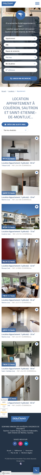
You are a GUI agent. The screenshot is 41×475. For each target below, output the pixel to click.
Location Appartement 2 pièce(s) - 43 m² (18, 265)
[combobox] (20, 38)
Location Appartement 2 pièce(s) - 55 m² (18, 300)
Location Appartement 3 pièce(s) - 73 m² (18, 231)
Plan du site (14, 453)
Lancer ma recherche (22, 78)
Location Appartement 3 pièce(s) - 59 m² (18, 368)
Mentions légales (26, 453)
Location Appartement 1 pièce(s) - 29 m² (18, 197)
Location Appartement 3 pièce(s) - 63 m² (18, 162)
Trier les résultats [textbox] (10, 130)
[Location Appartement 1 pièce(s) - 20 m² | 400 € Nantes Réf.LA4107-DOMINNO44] (20, 319)
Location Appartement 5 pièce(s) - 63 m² (18, 402)
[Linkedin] (26, 444)
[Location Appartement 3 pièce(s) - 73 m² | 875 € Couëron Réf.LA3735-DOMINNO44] (20, 216)
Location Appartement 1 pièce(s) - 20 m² (18, 334)
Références (18, 450)
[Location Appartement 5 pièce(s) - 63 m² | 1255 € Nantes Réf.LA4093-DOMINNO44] (20, 388)
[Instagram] (20, 444)
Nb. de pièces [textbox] (10, 63)
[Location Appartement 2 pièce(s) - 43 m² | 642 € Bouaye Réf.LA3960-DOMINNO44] (20, 251)
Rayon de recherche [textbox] (12, 51)
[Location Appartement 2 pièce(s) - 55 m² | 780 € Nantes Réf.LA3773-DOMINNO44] (20, 285)
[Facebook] (15, 444)
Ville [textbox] (7, 44)
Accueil (4, 91)
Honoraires (29, 450)
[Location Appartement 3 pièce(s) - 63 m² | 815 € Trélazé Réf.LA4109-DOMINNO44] (20, 148)
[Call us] (36, 470)
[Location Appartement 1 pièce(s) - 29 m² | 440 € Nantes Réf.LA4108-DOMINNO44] (20, 182)
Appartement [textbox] (10, 38)
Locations (11, 91)
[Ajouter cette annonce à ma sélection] (36, 138)
